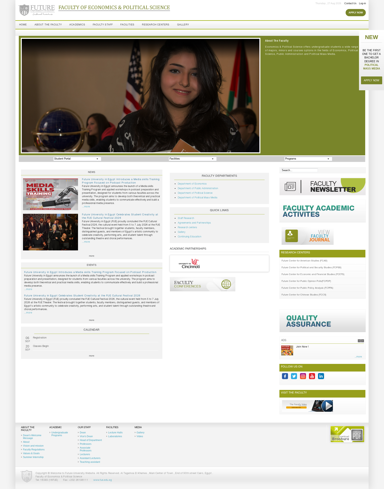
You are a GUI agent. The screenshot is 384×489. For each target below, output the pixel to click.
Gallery (183, 25)
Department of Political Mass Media (197, 198)
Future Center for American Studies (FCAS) (305, 261)
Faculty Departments (219, 176)
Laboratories (115, 436)
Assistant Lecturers (90, 458)
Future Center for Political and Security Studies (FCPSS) (312, 268)
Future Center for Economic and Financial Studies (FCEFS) (313, 274)
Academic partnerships (188, 249)
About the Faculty (48, 25)
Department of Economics (192, 184)
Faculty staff (103, 25)
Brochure (347, 434)
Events (91, 265)
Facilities (127, 25)
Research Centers (155, 25)
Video (140, 436)
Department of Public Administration (198, 188)
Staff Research (186, 218)
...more (86, 207)
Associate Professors (85, 449)
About (26, 442)
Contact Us (350, 3)
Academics (77, 25)
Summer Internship (33, 457)
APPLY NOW (371, 80)
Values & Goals (31, 453)
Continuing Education (189, 237)
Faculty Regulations (34, 449)
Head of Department (91, 440)
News (91, 172)
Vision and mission (33, 445)
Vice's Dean (86, 436)
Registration (40, 338)
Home (23, 25)
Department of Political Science (195, 193)
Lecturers (85, 454)
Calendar (91, 330)
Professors (85, 444)
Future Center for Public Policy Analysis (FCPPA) (307, 288)
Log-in (362, 3)
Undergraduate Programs (59, 434)
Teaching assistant (90, 462)
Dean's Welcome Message (32, 437)
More (91, 256)
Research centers (187, 227)
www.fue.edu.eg (102, 480)
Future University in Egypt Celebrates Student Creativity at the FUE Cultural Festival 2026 (82, 296)
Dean (83, 432)
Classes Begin (41, 346)
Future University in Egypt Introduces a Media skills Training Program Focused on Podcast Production (90, 272)
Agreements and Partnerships (194, 223)
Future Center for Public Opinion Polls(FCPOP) (306, 281)
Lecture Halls (115, 432)
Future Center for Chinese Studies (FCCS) (304, 295)
